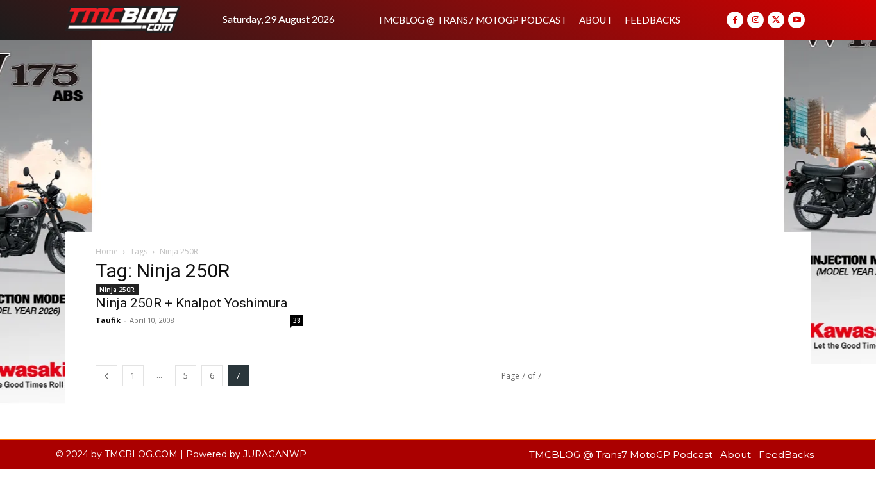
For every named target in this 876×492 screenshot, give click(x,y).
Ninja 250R (117, 289)
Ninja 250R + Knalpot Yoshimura (191, 303)
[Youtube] (796, 20)
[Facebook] (735, 20)
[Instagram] (755, 20)
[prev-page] (106, 375)
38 (297, 320)
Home (107, 251)
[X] (776, 20)
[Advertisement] (438, 136)
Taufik (108, 320)
